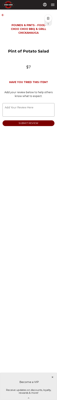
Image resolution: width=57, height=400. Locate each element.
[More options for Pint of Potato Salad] (48, 18)
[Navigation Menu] (52, 4)
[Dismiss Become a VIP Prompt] (52, 377)
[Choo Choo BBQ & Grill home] (16, 5)
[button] (4, 15)
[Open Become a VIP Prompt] (28, 398)
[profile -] (45, 4)
